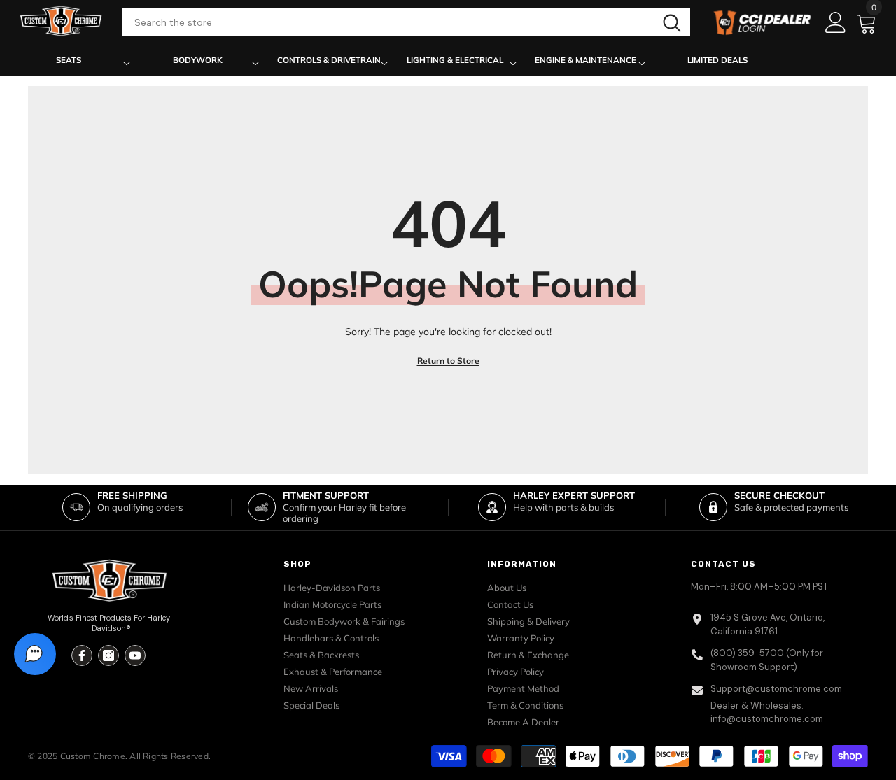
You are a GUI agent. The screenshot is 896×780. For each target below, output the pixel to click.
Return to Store (448, 360)
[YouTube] (135, 655)
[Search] (406, 22)
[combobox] (388, 22)
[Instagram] (108, 655)
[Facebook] (81, 655)
